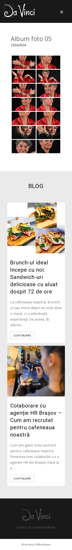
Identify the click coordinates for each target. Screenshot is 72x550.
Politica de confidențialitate (36, 527)
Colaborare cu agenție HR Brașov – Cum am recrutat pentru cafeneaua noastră (36, 420)
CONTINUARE (22, 335)
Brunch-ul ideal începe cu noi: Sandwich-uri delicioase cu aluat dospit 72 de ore (34, 277)
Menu (61, 12)
